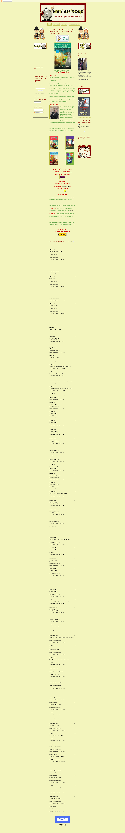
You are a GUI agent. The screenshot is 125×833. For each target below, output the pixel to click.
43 (75, 657)
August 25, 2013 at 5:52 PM (56, 621)
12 (75, 371)
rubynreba (51, 393)
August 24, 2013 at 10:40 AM (57, 324)
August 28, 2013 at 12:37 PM (57, 699)
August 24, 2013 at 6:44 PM (56, 425)
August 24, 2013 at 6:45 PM (56, 452)
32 (75, 547)
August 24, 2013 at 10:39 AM (57, 313)
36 (75, 589)
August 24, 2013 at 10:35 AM (57, 273)
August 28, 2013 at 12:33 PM (57, 664)
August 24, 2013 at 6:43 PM (56, 399)
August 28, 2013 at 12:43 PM (57, 772)
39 (75, 616)
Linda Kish (51, 526)
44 (75, 668)
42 (75, 645)
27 (75, 500)
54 (75, 775)
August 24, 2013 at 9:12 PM (56, 544)
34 (75, 568)
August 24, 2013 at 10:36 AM (57, 286)
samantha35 (51, 607)
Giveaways (64, 24)
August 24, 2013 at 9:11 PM (56, 534)
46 (75, 692)
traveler (50, 364)
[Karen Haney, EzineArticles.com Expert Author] (84, 127)
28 (75, 509)
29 (75, 518)
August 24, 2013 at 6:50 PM (56, 514)
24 (75, 473)
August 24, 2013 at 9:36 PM (56, 603)
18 (75, 420)
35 (75, 579)
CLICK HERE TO (63, 824)
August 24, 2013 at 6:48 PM (56, 488)
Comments (37, 112)
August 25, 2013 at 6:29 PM (56, 632)
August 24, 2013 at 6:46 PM (56, 470)
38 (75, 607)
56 (75, 796)
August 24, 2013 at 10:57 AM (57, 341)
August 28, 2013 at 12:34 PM (57, 688)
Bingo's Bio (56, 24)
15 (75, 393)
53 (75, 765)
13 (75, 379)
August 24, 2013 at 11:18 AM (57, 390)
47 (75, 702)
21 (75, 447)
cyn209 (50, 624)
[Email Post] (73, 241)
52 (75, 754)
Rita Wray (51, 249)
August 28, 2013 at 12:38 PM (57, 709)
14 (75, 386)
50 (75, 733)
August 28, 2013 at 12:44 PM (57, 792)
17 (75, 411)
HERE (71, 210)
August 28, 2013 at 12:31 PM (57, 654)
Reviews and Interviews (74, 24)
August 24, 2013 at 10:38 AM (57, 300)
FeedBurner (43, 93)
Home (49, 24)
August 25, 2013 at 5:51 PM (56, 612)
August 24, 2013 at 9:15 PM (56, 575)
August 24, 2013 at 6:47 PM (56, 479)
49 (75, 723)
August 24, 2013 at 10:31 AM (57, 259)
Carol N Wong (52, 635)
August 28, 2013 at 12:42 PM (57, 761)
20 (75, 438)
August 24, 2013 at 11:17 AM (57, 375)
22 (75, 455)
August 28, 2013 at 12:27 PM (57, 642)
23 (75, 464)
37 (75, 599)
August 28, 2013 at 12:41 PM (57, 740)
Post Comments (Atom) (59, 811)
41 (75, 635)
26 (75, 491)
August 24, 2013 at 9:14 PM (56, 554)
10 (75, 355)
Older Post (73, 808)
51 (75, 744)
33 (75, 558)
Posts (36, 110)
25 (75, 482)
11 (75, 364)
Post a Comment (52, 806)
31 (75, 537)
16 (75, 402)
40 (75, 624)
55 (75, 785)
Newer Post (51, 808)
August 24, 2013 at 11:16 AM (57, 368)
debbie (50, 327)
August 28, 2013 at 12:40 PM (57, 730)
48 (75, 712)
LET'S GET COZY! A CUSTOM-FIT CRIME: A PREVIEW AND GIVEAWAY (62, 33)
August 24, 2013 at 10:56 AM (57, 332)
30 (75, 526)
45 (75, 680)
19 (75, 429)
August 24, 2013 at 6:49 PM (56, 505)
